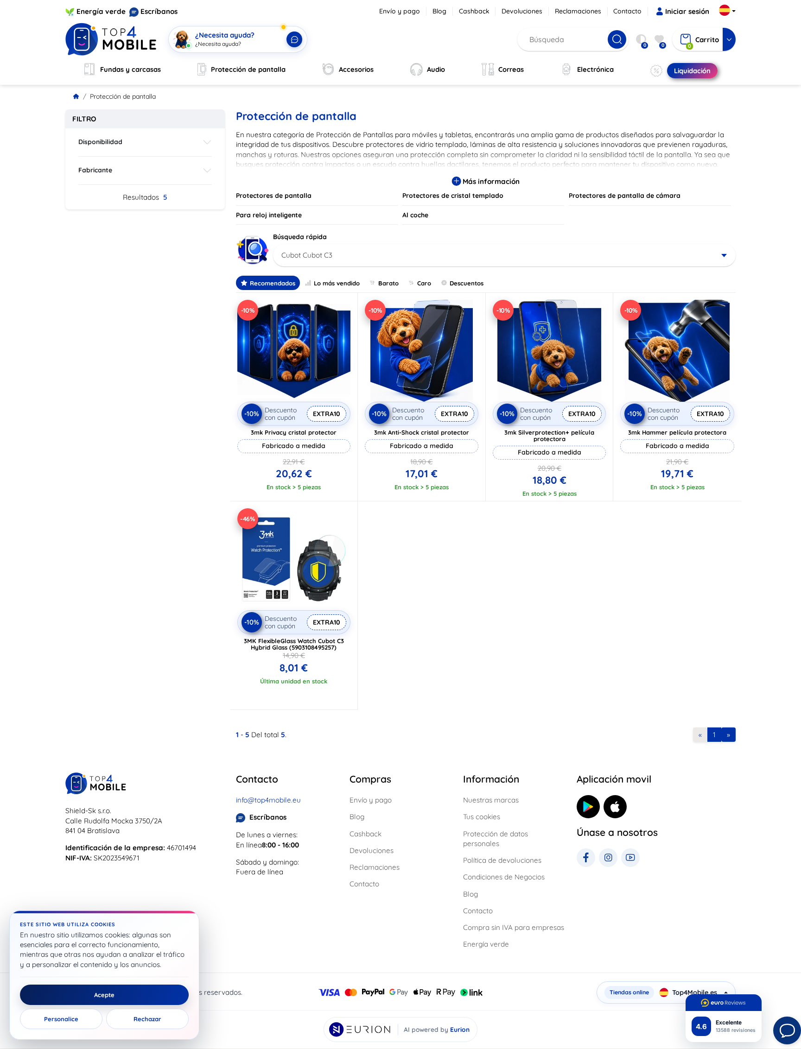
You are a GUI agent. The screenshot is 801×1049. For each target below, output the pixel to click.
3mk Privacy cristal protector (294, 432)
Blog (439, 11)
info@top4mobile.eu (268, 800)
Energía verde (101, 11)
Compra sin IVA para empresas (513, 927)
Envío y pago (399, 11)
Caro (424, 283)
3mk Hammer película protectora (677, 432)
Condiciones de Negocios (504, 876)
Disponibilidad (100, 142)
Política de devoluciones (502, 860)
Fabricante (95, 170)
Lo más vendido (337, 283)
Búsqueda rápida (300, 237)
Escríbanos (159, 11)
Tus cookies (481, 816)
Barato (388, 283)
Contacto (627, 11)
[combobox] (504, 255)
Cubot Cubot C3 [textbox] (306, 255)
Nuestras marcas (491, 800)
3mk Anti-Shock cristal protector (421, 432)
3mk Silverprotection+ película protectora (549, 435)
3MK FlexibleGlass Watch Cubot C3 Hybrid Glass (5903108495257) (294, 644)
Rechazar (147, 1019)
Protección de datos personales (495, 838)
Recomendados (272, 283)
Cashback (474, 11)
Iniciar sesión (687, 11)
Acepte (104, 994)
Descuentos (466, 283)
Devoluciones (522, 11)
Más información (490, 181)
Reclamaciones (578, 11)
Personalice (61, 1019)
